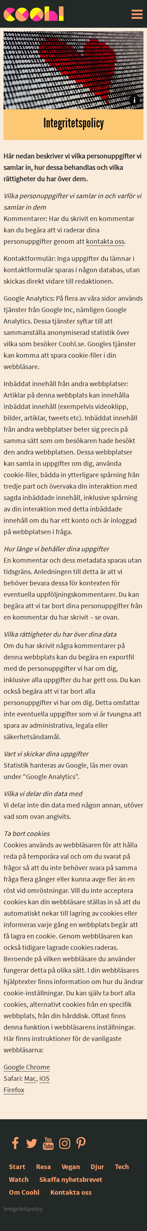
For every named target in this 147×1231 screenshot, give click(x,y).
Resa (43, 1167)
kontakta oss (105, 241)
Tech (122, 1167)
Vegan (71, 1167)
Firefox (14, 1090)
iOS (44, 1078)
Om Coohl (24, 1192)
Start (17, 1167)
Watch (19, 1179)
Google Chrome (27, 1067)
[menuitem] (137, 14)
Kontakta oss (71, 1192)
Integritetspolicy (23, 1209)
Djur (97, 1167)
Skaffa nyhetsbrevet (70, 1179)
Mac (30, 1078)
